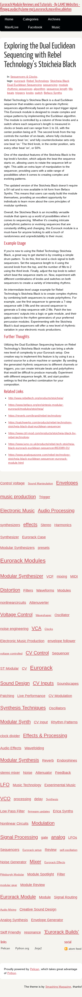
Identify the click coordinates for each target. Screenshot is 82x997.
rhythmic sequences (19, 88)
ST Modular (9, 668)
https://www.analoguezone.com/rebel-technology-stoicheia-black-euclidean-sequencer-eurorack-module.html (39, 458)
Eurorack (41, 668)
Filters (28, 590)
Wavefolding (34, 748)
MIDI (74, 576)
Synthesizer (9, 537)
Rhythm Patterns (64, 722)
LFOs (72, 838)
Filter (61, 874)
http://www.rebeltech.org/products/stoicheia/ (35, 398)
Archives (54, 19)
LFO (5, 784)
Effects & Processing (45, 735)
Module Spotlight (40, 874)
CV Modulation (60, 696)
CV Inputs (43, 683)
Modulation (43, 823)
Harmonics (62, 525)
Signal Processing (19, 837)
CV (24, 668)
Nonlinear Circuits (14, 824)
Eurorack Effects (54, 862)
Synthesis (52, 799)
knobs (30, 92)
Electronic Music (17, 510)
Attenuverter (39, 603)
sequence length (57, 88)
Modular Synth (15, 721)
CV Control (37, 652)
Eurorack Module (18, 896)
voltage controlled (11, 653)
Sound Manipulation (40, 483)
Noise (27, 773)
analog (58, 837)
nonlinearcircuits (13, 603)
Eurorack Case (34, 537)
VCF (50, 576)
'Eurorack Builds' (61, 932)
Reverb (48, 760)
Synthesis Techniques (23, 707)
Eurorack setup (32, 849)
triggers (20, 92)
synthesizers (10, 525)
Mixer (35, 861)
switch (39, 92)
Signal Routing (65, 897)
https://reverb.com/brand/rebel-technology (34, 415)
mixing (62, 576)
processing (22, 799)
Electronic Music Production (22, 641)
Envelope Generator (47, 920)
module (63, 84)
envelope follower (61, 641)
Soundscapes (68, 684)
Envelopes (67, 482)
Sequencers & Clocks (23, 76)
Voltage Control (16, 614)
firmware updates (39, 811)
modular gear (8, 885)
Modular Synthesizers (17, 548)
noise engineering (14, 629)
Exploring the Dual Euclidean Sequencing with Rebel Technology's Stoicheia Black (40, 55)
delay (38, 799)
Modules (64, 590)
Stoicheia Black (59, 80)
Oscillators (57, 708)
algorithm (39, 88)
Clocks (49, 629)
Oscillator (62, 615)
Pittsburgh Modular (12, 874)
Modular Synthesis (19, 760)
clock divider (10, 736)
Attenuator (43, 773)
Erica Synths (63, 811)
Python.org (22, 948)
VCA (36, 628)
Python (11, 973)
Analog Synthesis (14, 920)
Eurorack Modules (23, 560)
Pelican (5, 948)
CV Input (41, 722)
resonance (32, 932)
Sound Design (15, 683)
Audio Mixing (8, 909)
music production (18, 496)
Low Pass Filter (12, 811)
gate (44, 838)
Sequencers (9, 850)
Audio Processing (56, 510)
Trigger (44, 497)
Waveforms (45, 590)
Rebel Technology (37, 80)
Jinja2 (38, 948)
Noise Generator (13, 862)
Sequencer (60, 653)
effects (30, 524)
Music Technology (27, 785)
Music (56, 27)
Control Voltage (12, 483)
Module (45, 897)
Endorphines (67, 760)
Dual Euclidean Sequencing (24, 84)
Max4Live (12, 27)
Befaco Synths (53, 92)
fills (71, 88)
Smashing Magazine (58, 986)
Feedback (63, 773)
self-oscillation (68, 849)
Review (51, 850)
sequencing (50, 84)
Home (9, 19)
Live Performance (31, 696)
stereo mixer (10, 773)
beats (10, 92)
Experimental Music (60, 785)
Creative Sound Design (38, 909)
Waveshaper (43, 615)
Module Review (32, 885)
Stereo (46, 525)
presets (44, 548)
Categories (30, 19)
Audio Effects (10, 748)
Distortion (10, 590)
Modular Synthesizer (21, 576)
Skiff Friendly (10, 932)
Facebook (35, 27)
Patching (7, 696)
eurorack (19, 80)
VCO (5, 798)
